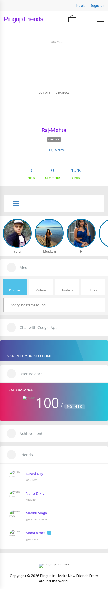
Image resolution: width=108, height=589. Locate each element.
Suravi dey (34, 473)
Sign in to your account (29, 355)
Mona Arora (36, 532)
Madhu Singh (36, 513)
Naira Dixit (35, 493)
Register (97, 5)
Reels (81, 5)
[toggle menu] (16, 204)
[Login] (90, 19)
